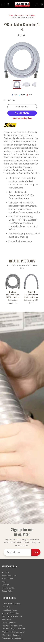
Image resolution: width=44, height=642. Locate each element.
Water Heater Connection (11, 635)
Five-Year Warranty (9, 575)
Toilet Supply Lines (9, 623)
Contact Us (6, 585)
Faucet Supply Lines (9, 610)
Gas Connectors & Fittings (12, 638)
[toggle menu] (3, 4)
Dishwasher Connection (11, 604)
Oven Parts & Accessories (12, 616)
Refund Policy (7, 591)
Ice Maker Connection (10, 613)
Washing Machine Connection (13, 632)
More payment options (22, 118)
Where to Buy (7, 578)
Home (11, 15)
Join (36, 552)
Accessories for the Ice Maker (25, 15)
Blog (3, 582)
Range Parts (6, 619)
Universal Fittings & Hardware (13, 629)
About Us (5, 572)
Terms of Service (8, 588)
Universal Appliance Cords (12, 626)
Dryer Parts (6, 607)
